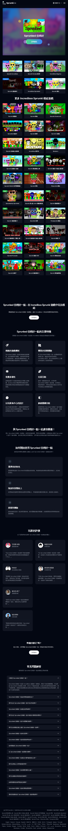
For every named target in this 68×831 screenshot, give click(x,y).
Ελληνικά (43, 826)
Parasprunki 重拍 (54, 819)
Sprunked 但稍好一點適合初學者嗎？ (20, 709)
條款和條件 (56, 810)
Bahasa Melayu (16, 824)
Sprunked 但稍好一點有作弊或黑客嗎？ (20, 788)
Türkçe (43, 824)
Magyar (14, 826)
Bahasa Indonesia (6, 824)
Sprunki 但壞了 (63, 817)
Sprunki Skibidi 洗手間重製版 (37, 813)
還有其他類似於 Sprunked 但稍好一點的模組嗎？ (23, 794)
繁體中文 (34, 822)
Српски (64, 826)
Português (49, 822)
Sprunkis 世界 (46, 815)
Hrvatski (23, 828)
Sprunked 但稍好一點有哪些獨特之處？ (20, 770)
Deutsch (12, 822)
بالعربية (29, 824)
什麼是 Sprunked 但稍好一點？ (18, 678)
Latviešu (39, 828)
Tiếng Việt (49, 824)
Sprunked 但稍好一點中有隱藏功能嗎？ (20, 721)
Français (18, 822)
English (7, 822)
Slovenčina (58, 826)
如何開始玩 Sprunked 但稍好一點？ (19, 745)
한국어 (44, 822)
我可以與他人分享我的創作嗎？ (18, 764)
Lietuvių (44, 828)
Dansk (28, 826)
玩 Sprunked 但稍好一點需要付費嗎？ (20, 752)
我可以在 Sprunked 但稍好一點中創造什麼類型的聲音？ (25, 715)
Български (17, 828)
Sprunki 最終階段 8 (15, 819)
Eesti (34, 828)
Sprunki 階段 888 (42, 817)
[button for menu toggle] (64, 3)
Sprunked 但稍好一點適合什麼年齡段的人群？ (22, 758)
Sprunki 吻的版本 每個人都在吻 (9, 817)
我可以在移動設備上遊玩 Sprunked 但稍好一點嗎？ (24, 727)
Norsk (24, 826)
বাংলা (33, 824)
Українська (56, 824)
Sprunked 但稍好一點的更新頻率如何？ (20, 739)
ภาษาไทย (23, 824)
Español (23, 822)
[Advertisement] (34, 287)
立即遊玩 (34, 42)
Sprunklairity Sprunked (60, 813)
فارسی (52, 826)
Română (9, 826)
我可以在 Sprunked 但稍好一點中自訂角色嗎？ (23, 703)
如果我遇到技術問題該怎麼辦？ (18, 782)
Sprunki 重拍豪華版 (26, 819)
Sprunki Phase (35, 819)
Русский (60, 822)
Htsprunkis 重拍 (44, 819)
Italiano (55, 822)
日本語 (39, 822)
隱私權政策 (50, 810)
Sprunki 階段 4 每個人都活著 (21, 813)
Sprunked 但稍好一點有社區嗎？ (18, 733)
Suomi (32, 826)
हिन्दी (35, 824)
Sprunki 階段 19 (22, 817)
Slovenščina (29, 828)
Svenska (19, 826)
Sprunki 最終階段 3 (36, 815)
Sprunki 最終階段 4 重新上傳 (58, 815)
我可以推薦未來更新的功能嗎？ (18, 776)
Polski (39, 824)
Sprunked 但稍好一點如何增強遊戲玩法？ (21, 697)
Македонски (50, 828)
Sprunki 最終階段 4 (25, 815)
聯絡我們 (62, 810)
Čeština (38, 826)
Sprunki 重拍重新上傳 (7, 813)
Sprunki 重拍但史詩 (53, 817)
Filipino (4, 826)
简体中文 (28, 822)
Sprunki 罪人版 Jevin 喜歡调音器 (10, 815)
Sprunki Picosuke (32, 817)
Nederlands (63, 824)
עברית (48, 826)
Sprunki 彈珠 (49, 813)
